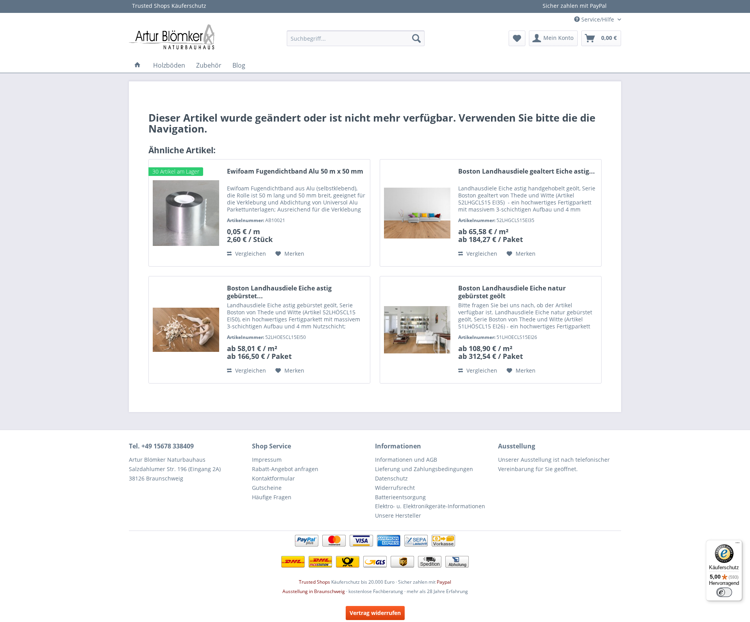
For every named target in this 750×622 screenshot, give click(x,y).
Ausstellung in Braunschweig (313, 591)
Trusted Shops (314, 582)
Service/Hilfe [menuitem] (598, 19)
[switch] (724, 592)
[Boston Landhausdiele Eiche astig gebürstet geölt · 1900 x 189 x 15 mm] (186, 329)
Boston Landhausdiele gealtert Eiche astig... (526, 171)
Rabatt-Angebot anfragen (285, 469)
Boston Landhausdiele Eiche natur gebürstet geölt (512, 292)
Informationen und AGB (406, 459)
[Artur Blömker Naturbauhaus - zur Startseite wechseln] (172, 36)
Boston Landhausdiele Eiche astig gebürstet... (279, 292)
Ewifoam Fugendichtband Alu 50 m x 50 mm (295, 171)
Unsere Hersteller (398, 515)
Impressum (267, 459)
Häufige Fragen (271, 497)
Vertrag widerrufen (375, 613)
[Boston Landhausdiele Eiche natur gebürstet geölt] (417, 329)
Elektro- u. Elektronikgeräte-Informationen (430, 506)
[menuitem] (356, 38)
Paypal (444, 582)
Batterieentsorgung (400, 497)
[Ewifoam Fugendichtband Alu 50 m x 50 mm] (186, 212)
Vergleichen (250, 253)
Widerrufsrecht (395, 487)
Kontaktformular (273, 478)
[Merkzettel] (517, 38)
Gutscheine (267, 487)
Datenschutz (391, 478)
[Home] (137, 65)
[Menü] (737, 544)
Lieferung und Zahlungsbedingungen (424, 469)
